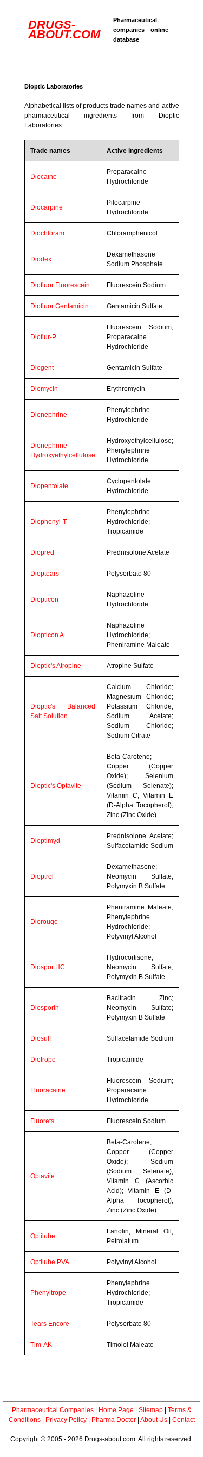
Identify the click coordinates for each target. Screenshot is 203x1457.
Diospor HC (47, 967)
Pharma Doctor (113, 1420)
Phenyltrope (48, 1293)
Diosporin (44, 1007)
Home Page (116, 1410)
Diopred (42, 552)
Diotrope (43, 1059)
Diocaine (43, 176)
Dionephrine (48, 415)
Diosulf (40, 1038)
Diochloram (47, 233)
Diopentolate (49, 486)
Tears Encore (49, 1323)
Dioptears (44, 573)
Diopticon (44, 599)
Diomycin (44, 389)
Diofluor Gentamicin (59, 306)
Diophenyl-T (48, 521)
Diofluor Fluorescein (60, 285)
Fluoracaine (48, 1090)
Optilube (42, 1236)
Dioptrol (42, 876)
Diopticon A (47, 635)
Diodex (40, 259)
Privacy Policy (66, 1420)
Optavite (42, 1176)
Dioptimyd (45, 841)
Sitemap (151, 1410)
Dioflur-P (43, 337)
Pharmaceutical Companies (53, 1410)
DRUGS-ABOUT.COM (64, 29)
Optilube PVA (49, 1262)
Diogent (42, 368)
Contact (183, 1420)
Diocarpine (46, 207)
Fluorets (42, 1121)
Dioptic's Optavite (55, 786)
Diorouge (44, 922)
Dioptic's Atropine (55, 666)
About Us (153, 1420)
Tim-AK (41, 1344)
